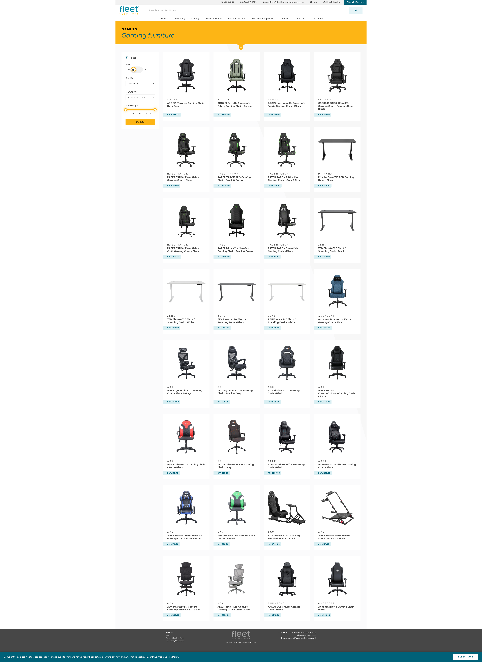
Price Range (132, 105)
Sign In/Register (356, 2)
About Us (169, 632)
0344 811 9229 (248, 2)
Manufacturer (132, 92)
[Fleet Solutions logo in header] (129, 10)
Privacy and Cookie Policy (165, 657)
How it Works (333, 2)
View (136, 68)
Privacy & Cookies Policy (175, 638)
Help (315, 2)
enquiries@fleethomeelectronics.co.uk (283, 2)
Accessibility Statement (175, 641)
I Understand (465, 657)
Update (140, 122)
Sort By (129, 78)
